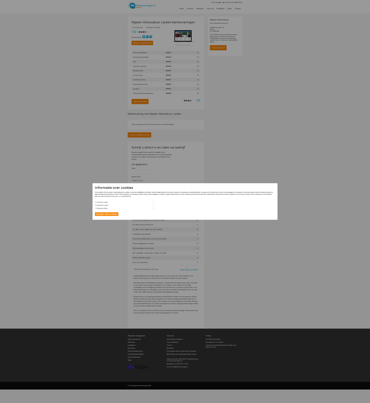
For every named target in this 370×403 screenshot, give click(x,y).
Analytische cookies (102, 205)
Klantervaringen (108, 192)
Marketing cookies (102, 208)
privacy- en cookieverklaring (122, 196)
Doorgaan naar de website (106, 214)
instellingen (268, 194)
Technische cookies (102, 202)
